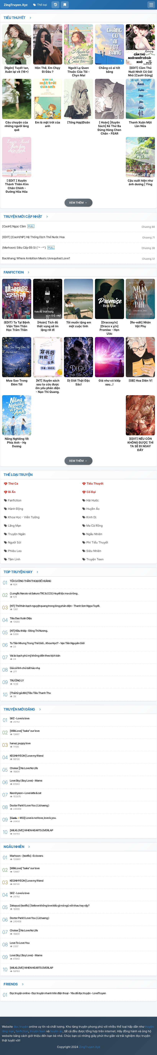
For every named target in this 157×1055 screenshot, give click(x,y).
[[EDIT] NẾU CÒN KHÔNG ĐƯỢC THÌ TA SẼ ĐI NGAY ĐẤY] (140, 415)
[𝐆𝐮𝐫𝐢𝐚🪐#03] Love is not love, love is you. (33, 817)
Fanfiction (14, 272)
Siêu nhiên (93, 551)
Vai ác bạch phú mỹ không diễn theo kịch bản (35, 655)
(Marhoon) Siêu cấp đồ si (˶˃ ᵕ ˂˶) (24, 247)
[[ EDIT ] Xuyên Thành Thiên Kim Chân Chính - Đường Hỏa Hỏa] (16, 157)
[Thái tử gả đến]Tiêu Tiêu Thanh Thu (30, 692)
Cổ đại (91, 492)
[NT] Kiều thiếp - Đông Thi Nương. (29, 630)
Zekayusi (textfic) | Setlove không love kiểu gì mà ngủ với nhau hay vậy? (49, 905)
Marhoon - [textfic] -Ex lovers (26, 855)
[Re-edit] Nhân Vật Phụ (140, 324)
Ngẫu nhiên (94, 534)
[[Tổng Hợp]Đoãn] (78, 99)
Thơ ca (13, 483)
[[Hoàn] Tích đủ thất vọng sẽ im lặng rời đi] (47, 299)
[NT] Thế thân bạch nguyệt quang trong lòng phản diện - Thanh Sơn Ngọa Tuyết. (55, 605)
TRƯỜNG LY (17, 680)
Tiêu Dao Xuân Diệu (21, 618)
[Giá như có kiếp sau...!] (109, 357)
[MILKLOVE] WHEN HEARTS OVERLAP (31, 830)
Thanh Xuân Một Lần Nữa (140, 124)
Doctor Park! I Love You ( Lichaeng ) (29, 805)
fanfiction (22, 1031)
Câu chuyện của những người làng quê (17, 126)
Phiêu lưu (15, 551)
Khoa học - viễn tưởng (23, 517)
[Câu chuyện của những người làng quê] (16, 99)
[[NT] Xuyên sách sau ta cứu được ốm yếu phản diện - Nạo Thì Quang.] (47, 357)
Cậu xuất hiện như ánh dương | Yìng (140, 182)
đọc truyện (21, 1026)
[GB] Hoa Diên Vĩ (140, 380)
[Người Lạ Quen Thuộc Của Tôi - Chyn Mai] (78, 44)
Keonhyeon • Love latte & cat (25, 793)
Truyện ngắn (16, 534)
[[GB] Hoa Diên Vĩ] (140, 357)
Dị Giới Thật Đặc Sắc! (78, 382)
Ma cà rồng (94, 525)
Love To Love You (19, 942)
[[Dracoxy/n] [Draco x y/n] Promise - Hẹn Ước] (109, 299)
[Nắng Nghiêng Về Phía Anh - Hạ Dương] (16, 415)
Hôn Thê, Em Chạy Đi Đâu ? (47, 69)
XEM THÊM (76, 202)
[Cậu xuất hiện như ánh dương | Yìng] (140, 157)
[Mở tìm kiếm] (151, 4)
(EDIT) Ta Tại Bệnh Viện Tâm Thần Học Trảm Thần (17, 326)
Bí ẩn (12, 492)
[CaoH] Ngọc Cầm (14, 226)
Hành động (15, 509)
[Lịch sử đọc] (55, 4)
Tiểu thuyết (15, 18)
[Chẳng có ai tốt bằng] (109, 44)
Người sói (14, 542)
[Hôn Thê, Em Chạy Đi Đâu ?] (47, 44)
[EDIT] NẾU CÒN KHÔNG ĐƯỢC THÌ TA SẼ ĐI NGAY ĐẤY (140, 444)
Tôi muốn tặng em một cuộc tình (78, 324)
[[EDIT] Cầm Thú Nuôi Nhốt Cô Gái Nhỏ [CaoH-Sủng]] (140, 44)
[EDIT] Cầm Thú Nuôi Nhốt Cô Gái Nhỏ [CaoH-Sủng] (140, 71)
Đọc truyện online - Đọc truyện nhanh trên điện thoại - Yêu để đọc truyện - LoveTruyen (58, 993)
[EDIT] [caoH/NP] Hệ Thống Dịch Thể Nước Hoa (33, 237)
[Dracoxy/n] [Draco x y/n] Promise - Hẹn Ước (109, 328)
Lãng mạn (14, 525)
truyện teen (38, 1031)
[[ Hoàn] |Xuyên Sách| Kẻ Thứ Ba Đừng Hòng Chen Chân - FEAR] (109, 99)
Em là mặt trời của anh (47, 124)
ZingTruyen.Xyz (16, 5)
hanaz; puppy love (20, 743)
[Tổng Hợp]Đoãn (78, 122)
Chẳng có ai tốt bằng (109, 69)
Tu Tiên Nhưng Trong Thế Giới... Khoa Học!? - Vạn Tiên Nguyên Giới (47, 643)
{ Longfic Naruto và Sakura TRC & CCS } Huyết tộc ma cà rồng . (44, 593)
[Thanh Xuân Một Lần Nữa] (140, 99)
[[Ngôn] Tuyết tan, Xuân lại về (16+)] (16, 44)
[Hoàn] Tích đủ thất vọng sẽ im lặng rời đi (47, 326)
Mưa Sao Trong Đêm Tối (16, 382)
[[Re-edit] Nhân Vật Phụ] (140, 299)
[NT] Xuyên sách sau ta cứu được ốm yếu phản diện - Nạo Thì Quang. (47, 386)
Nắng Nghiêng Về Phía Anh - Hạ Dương (17, 442)
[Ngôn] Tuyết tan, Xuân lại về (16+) (16, 69)
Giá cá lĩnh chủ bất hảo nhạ (25, 668)
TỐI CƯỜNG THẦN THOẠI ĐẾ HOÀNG (30, 581)
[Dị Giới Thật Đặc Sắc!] (78, 357)
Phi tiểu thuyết (97, 542)
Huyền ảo (93, 509)
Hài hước (92, 500)
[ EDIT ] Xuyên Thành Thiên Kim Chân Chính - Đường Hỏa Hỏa (17, 186)
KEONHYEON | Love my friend (26, 755)
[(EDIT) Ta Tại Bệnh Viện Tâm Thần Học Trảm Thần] (16, 299)
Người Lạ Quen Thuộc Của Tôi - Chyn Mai (78, 71)
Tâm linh (14, 559)
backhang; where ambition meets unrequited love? (36, 258)
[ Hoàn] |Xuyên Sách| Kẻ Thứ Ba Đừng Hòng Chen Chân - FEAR (109, 128)
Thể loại (41, 4)
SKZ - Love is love (19, 718)
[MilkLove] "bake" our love (24, 730)
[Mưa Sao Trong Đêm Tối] (16, 357)
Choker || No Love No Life (24, 768)
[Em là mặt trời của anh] (47, 99)
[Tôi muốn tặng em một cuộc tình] (78, 299)
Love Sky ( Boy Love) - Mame (26, 780)
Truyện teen (95, 559)
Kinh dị (91, 517)
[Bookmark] (65, 4)
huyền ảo (56, 1031)
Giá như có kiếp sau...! (109, 382)
